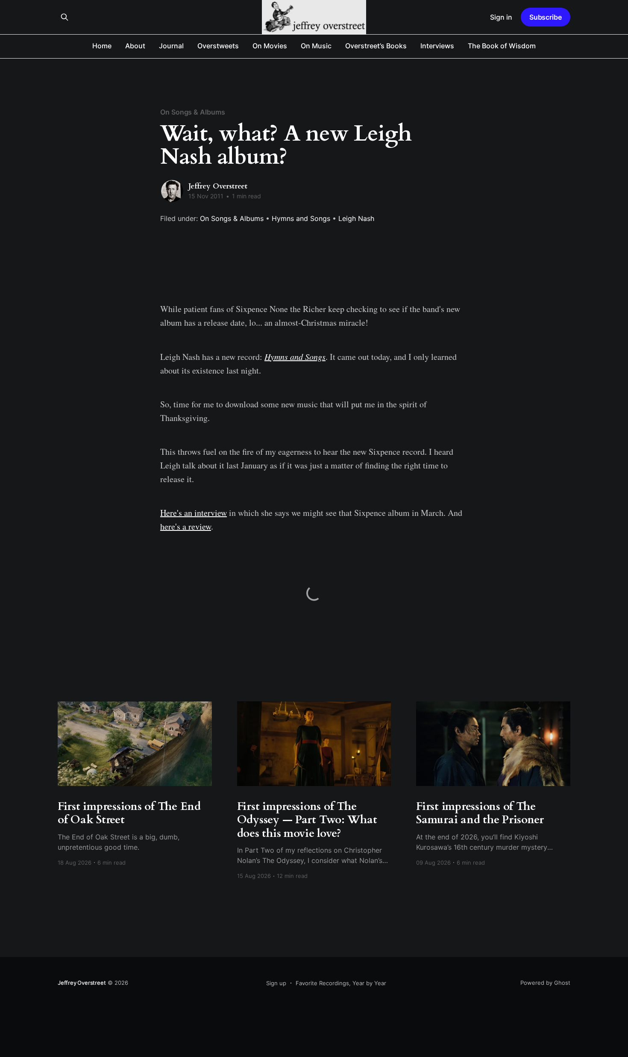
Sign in (501, 17)
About (135, 45)
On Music (316, 45)
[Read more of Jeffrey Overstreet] (172, 191)
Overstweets (218, 45)
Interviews (437, 45)
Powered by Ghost (545, 982)
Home (102, 45)
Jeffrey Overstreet (217, 186)
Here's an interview (193, 512)
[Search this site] (64, 17)
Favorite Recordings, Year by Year (341, 983)
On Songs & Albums (192, 112)
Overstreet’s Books (376, 45)
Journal (171, 45)
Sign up (276, 983)
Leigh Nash (356, 218)
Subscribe (545, 17)
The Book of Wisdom (502, 45)
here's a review (185, 526)
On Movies (269, 45)
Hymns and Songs (301, 218)
